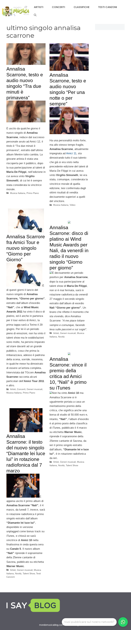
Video (72, 205)
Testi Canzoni (107, 7)
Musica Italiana (17, 193)
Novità (61, 336)
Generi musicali (34, 389)
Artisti (38, 7)
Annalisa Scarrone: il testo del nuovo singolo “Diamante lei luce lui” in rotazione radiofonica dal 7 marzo (25, 453)
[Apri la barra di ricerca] (35, 15)
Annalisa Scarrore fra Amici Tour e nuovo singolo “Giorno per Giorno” (25, 248)
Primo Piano (33, 193)
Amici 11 (71, 153)
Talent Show (72, 465)
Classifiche (81, 7)
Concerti (58, 7)
